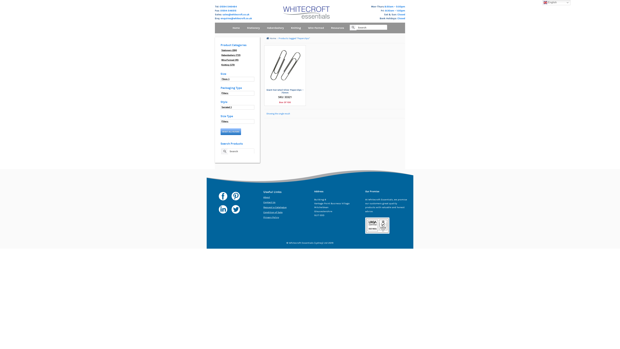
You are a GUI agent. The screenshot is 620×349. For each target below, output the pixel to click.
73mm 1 (225, 79)
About (266, 197)
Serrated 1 (227, 107)
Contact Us (269, 202)
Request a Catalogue (275, 207)
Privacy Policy (271, 217)
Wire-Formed (316, 27)
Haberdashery (275, 27)
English (552, 2)
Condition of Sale (273, 212)
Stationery (253, 27)
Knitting (296, 27)
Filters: (225, 93)
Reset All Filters (230, 132)
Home (236, 27)
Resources (337, 27)
